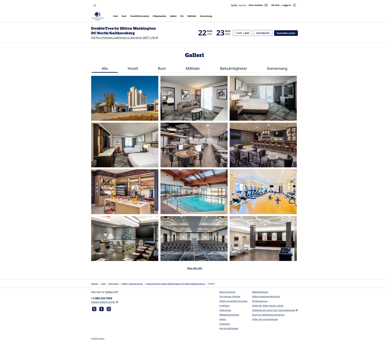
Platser (94, 283)
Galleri (211, 283)
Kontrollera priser (287, 32)
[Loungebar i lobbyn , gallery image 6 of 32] (263, 145)
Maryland (113, 283)
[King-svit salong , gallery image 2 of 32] (194, 98)
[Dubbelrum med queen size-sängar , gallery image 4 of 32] (124, 145)
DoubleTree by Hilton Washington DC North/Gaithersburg (175, 283)
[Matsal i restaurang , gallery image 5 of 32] (194, 145)
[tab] (105, 69)
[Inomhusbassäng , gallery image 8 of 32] (194, 191)
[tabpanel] (194, 175)
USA (103, 283)
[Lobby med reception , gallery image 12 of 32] (263, 238)
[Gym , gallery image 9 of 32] (263, 191)
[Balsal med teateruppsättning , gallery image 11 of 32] (194, 238)
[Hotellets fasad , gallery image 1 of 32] (124, 98)
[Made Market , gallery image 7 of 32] (124, 191)
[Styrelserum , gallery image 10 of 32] (124, 238)
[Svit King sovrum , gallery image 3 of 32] (263, 98)
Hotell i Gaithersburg (132, 283)
